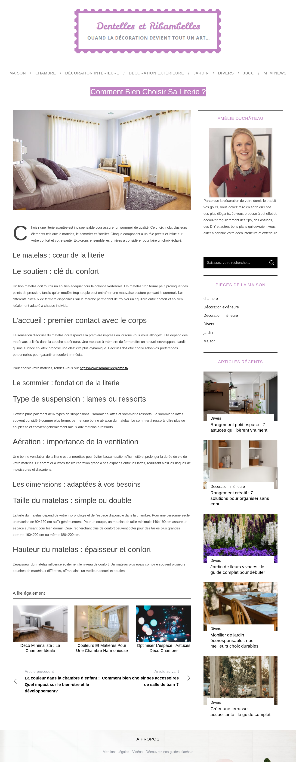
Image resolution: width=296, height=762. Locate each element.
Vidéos (137, 752)
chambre (211, 299)
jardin (208, 333)
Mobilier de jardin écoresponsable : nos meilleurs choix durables (234, 640)
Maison (210, 341)
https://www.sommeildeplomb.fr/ (104, 368)
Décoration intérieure (221, 315)
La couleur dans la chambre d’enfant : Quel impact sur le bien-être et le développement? (62, 681)
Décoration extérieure (221, 307)
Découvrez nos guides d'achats (169, 752)
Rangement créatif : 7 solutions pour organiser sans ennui (239, 498)
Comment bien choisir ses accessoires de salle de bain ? (140, 678)
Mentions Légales (116, 752)
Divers (209, 324)
